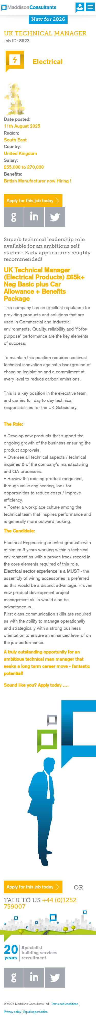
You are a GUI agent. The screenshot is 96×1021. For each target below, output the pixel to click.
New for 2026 (48, 19)
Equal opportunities (35, 1012)
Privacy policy (12, 1012)
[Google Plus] (14, 225)
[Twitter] (55, 225)
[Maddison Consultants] (28, 8)
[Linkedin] (34, 225)
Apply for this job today (30, 200)
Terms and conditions (64, 1004)
